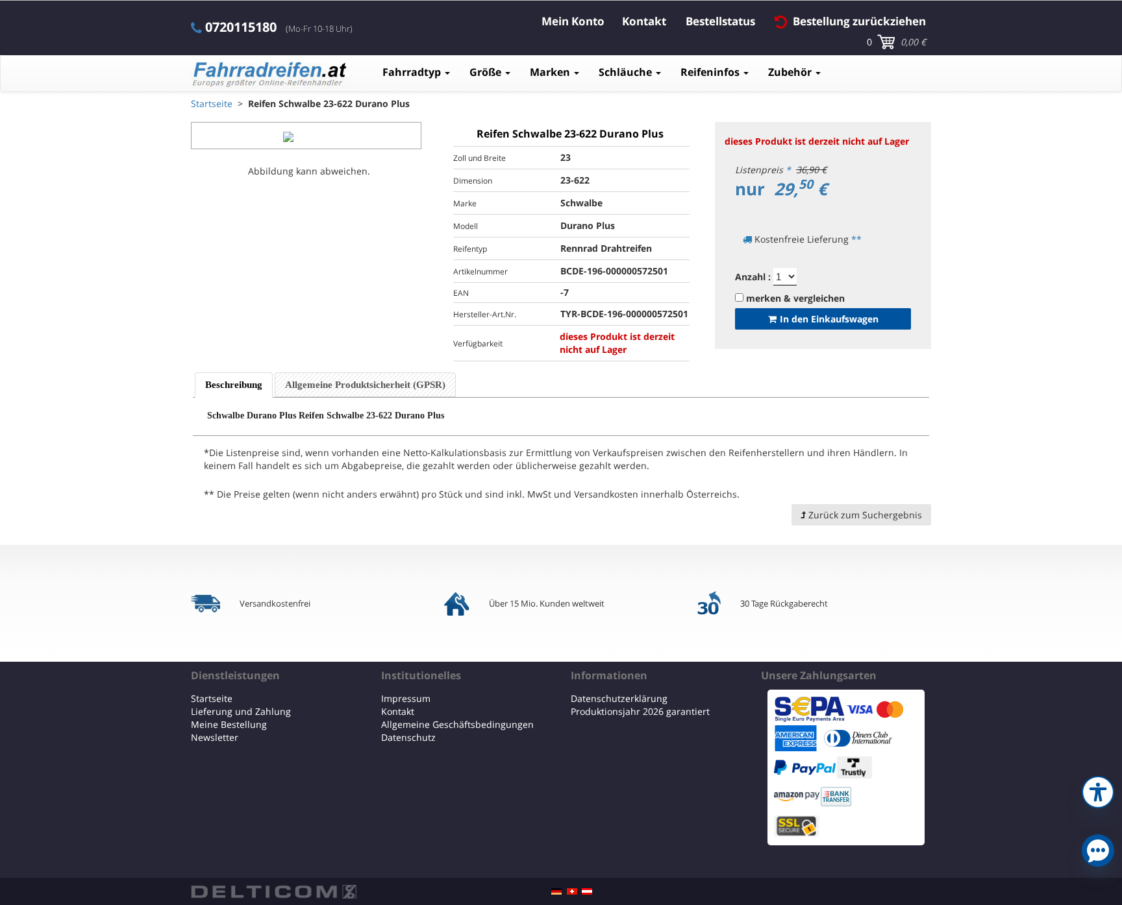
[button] (1098, 790)
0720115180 (241, 27)
